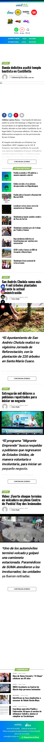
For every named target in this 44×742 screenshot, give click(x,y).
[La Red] (10, 12)
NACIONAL (32, 38)
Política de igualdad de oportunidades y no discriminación (21, 731)
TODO (24, 38)
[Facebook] (3, 287)
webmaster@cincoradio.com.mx (22, 77)
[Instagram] (3, 292)
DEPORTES (32, 42)
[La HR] (34, 12)
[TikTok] (3, 302)
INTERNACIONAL (13, 42)
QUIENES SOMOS (14, 38)
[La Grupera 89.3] (18, 12)
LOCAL (24, 42)
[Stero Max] (18, 21)
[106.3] (26, 21)
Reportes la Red (31, 737)
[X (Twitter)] (3, 297)
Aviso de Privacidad (13, 728)
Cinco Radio (15, 299)
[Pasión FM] (26, 12)
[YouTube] (3, 307)
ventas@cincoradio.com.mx (13, 736)
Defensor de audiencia (28, 728)
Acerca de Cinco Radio (22, 734)
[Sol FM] (10, 21)
